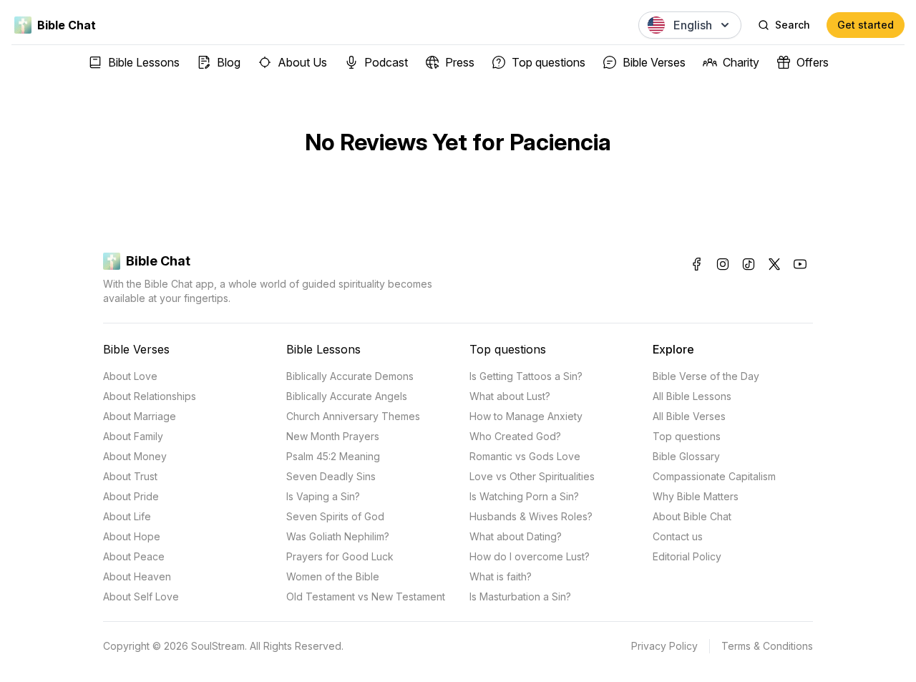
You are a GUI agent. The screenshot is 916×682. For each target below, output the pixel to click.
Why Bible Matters (696, 496)
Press (459, 62)
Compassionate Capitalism (714, 476)
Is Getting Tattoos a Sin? (526, 376)
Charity (741, 62)
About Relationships (149, 396)
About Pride (131, 496)
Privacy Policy (664, 646)
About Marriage (139, 416)
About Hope (131, 536)
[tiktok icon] (748, 264)
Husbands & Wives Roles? (531, 516)
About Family (133, 436)
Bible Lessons (144, 62)
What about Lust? (509, 396)
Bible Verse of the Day (706, 376)
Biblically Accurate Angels (346, 396)
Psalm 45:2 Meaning (333, 456)
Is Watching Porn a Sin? (524, 496)
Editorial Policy (687, 556)
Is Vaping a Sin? (323, 496)
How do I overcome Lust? (529, 556)
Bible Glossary (686, 456)
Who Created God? (515, 436)
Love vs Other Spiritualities (532, 476)
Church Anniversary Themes (353, 416)
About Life (127, 516)
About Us (302, 62)
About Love (130, 376)
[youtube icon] (800, 264)
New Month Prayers (332, 436)
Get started (865, 25)
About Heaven (137, 576)
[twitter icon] (774, 264)
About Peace (134, 556)
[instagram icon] (723, 264)
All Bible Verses (689, 416)
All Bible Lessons (692, 396)
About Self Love (141, 596)
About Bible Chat (692, 516)
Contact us (678, 536)
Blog (228, 62)
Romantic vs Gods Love (524, 456)
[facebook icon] (697, 264)
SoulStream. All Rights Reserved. (267, 646)
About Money (135, 456)
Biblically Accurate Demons (350, 376)
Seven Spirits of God (335, 516)
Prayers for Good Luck (340, 556)
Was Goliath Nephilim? (337, 536)
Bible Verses (654, 62)
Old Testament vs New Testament (365, 596)
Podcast (386, 62)
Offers (812, 62)
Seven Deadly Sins (331, 476)
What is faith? (500, 576)
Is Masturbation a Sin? (520, 596)
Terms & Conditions (767, 646)
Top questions (548, 62)
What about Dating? (515, 536)
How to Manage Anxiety (526, 416)
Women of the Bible (332, 576)
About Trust (130, 476)
